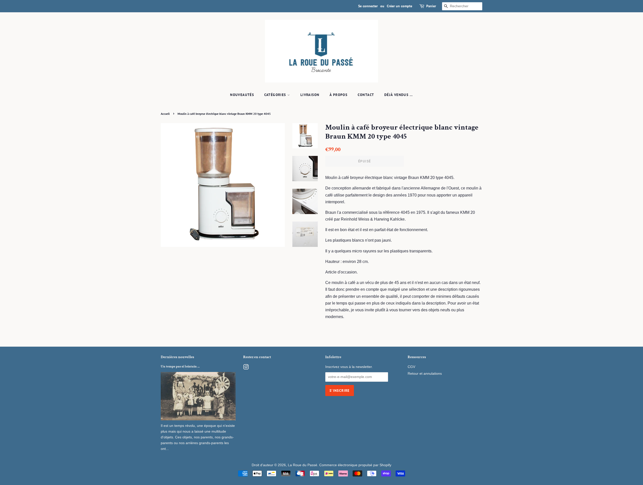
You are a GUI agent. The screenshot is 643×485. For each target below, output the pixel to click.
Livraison (309, 94)
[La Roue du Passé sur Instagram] (246, 368)
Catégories (275, 94)
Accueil (165, 114)
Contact (366, 94)
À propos (338, 94)
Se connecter (368, 6)
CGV (411, 367)
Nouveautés (242, 94)
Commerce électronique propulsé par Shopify (355, 465)
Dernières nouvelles (177, 357)
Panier (431, 6)
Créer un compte (399, 6)
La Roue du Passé (302, 465)
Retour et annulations (425, 373)
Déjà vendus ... (398, 94)
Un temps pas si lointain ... (180, 366)
